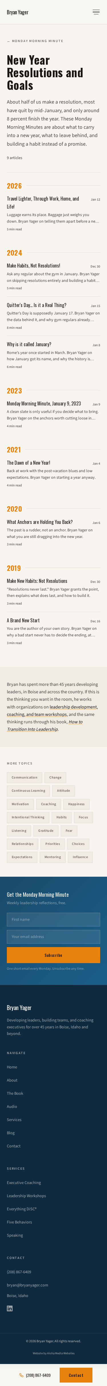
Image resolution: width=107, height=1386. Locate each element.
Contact (14, 1146)
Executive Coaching (24, 1183)
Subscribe (53, 955)
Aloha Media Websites (60, 1353)
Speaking (15, 1235)
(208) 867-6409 (19, 1272)
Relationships (22, 844)
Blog (11, 1133)
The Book (15, 1093)
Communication (24, 777)
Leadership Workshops (26, 1196)
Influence (80, 857)
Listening (19, 830)
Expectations (22, 857)
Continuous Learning (28, 790)
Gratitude (45, 830)
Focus (83, 817)
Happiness (76, 804)
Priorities (52, 844)
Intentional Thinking (28, 817)
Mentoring (53, 857)
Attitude (63, 790)
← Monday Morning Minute (35, 41)
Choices (78, 844)
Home (12, 1067)
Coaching (48, 804)
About (12, 1080)
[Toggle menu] (96, 12)
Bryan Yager (17, 12)
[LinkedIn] (13, 1308)
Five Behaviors (19, 1222)
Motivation (20, 804)
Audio (12, 1107)
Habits (61, 817)
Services (14, 1120)
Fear (69, 830)
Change (55, 777)
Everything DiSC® (22, 1209)
